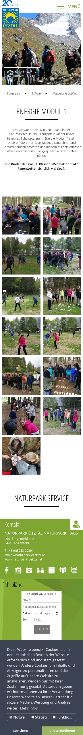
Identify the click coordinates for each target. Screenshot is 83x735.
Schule (36, 93)
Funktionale (66, 717)
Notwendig (21, 717)
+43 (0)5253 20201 (20, 550)
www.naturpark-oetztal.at (23, 559)
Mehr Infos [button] (29, 708)
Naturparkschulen (64, 93)
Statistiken (43, 717)
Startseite (13, 93)
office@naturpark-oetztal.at (24, 555)
